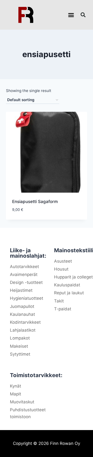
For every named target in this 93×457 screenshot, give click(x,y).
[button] (71, 15)
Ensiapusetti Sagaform (35, 201)
